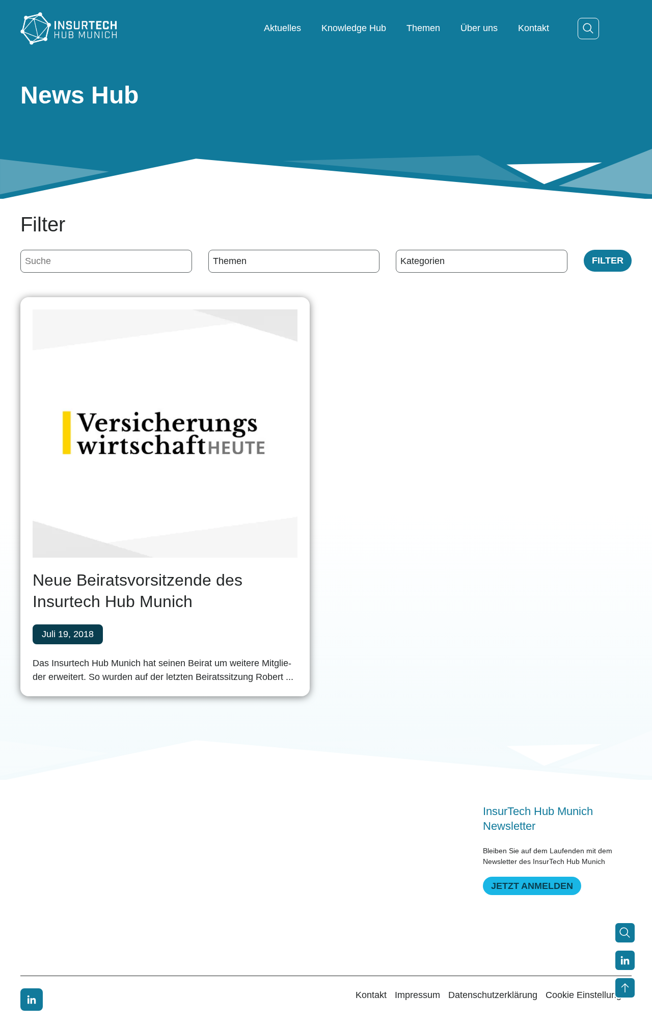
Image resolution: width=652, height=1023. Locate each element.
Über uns (479, 28)
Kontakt (533, 28)
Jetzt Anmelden (532, 886)
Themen (423, 28)
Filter (607, 260)
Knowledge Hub (353, 28)
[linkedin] (31, 999)
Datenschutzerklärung (492, 995)
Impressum (417, 995)
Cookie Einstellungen (589, 995)
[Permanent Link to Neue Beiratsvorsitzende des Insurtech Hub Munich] (165, 433)
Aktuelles (282, 28)
